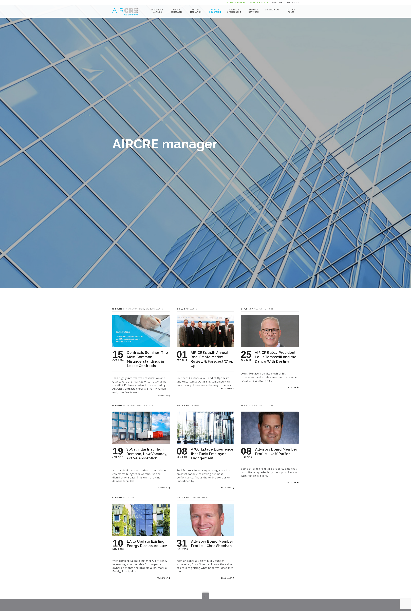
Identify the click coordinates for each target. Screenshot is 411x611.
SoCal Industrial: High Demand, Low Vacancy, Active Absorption (146, 453)
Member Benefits (259, 2)
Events (159, 309)
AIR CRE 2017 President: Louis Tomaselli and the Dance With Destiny (276, 356)
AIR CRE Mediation (195, 11)
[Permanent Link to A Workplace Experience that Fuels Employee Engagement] (205, 442)
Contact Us (292, 2)
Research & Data (144, 405)
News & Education (215, 11)
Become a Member (236, 2)
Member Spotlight (263, 309)
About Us (277, 2)
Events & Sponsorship (234, 11)
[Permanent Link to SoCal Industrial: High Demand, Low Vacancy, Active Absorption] (141, 442)
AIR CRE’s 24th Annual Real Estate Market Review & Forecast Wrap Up (212, 359)
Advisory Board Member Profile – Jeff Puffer (276, 451)
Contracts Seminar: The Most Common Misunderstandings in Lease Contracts (147, 359)
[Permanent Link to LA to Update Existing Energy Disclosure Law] (141, 534)
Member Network (254, 11)
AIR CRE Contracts (177, 11)
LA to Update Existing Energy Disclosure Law (147, 543)
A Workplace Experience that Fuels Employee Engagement (212, 453)
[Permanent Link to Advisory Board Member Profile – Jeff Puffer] (270, 442)
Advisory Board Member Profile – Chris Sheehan (212, 543)
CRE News (150, 309)
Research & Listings (157, 11)
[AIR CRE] (125, 11)
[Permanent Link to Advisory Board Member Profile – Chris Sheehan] (205, 534)
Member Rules (291, 11)
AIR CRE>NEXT (272, 10)
